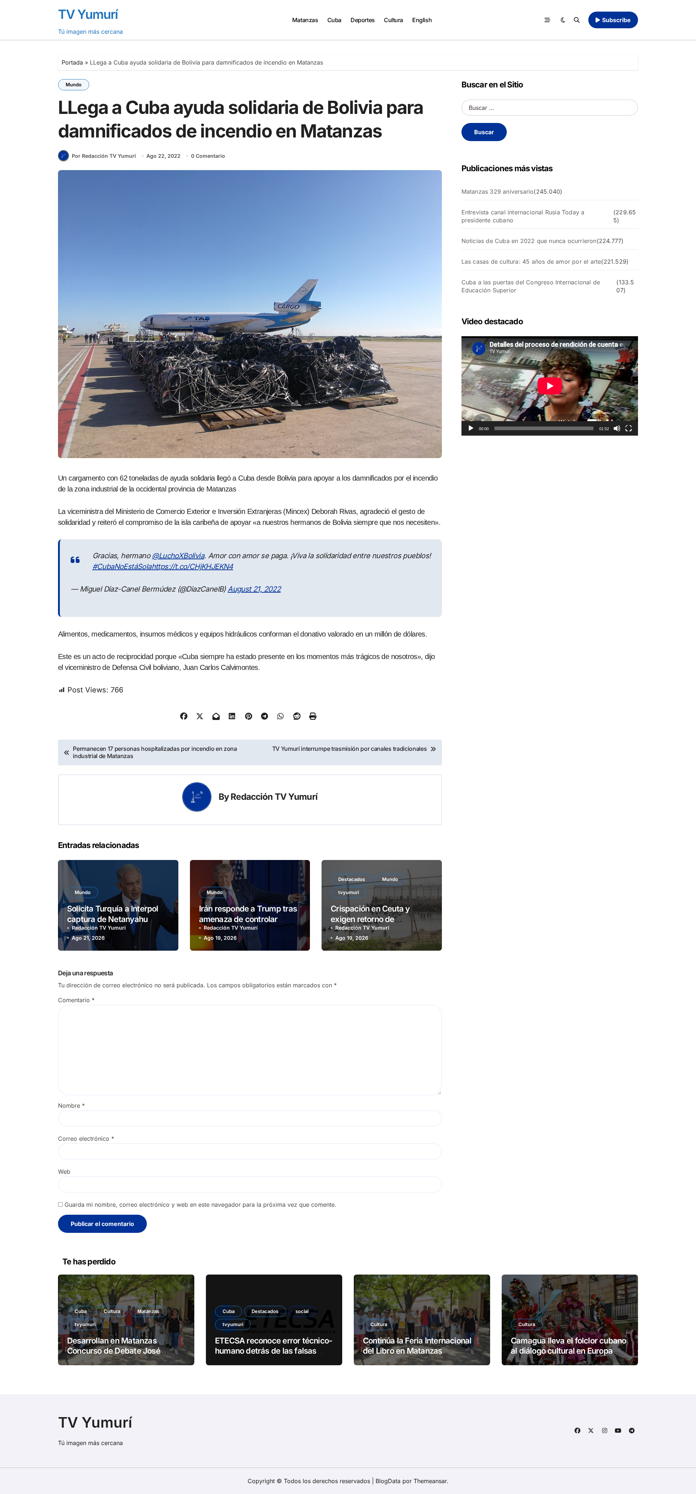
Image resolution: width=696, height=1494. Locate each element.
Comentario (76, 1000)
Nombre (71, 1105)
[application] (549, 386)
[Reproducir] (471, 428)
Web (64, 1171)
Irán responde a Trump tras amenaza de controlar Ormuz (248, 919)
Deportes (362, 20)
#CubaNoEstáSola (122, 566)
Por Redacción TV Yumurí (104, 156)
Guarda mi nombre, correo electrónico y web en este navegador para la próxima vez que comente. (200, 1204)
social (301, 1311)
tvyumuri (348, 892)
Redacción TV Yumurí (274, 796)
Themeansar (430, 1481)
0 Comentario (208, 156)
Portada (72, 62)
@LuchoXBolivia (178, 555)
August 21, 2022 (254, 589)
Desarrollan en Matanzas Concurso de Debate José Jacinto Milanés (113, 1351)
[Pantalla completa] (628, 428)
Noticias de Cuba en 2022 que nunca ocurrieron (529, 240)
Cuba (334, 20)
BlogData (388, 1481)
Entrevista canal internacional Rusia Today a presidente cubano (523, 216)
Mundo (74, 84)
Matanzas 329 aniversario (497, 191)
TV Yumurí (88, 14)
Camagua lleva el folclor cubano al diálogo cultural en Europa (568, 1346)
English (422, 20)
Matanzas (305, 20)
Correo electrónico (86, 1138)
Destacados (351, 879)
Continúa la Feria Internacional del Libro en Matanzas (417, 1346)
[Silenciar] (617, 428)
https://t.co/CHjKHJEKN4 (192, 566)
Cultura (393, 20)
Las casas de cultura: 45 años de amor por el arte (531, 261)
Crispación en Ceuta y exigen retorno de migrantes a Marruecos (372, 919)
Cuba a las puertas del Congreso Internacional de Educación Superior (530, 286)
